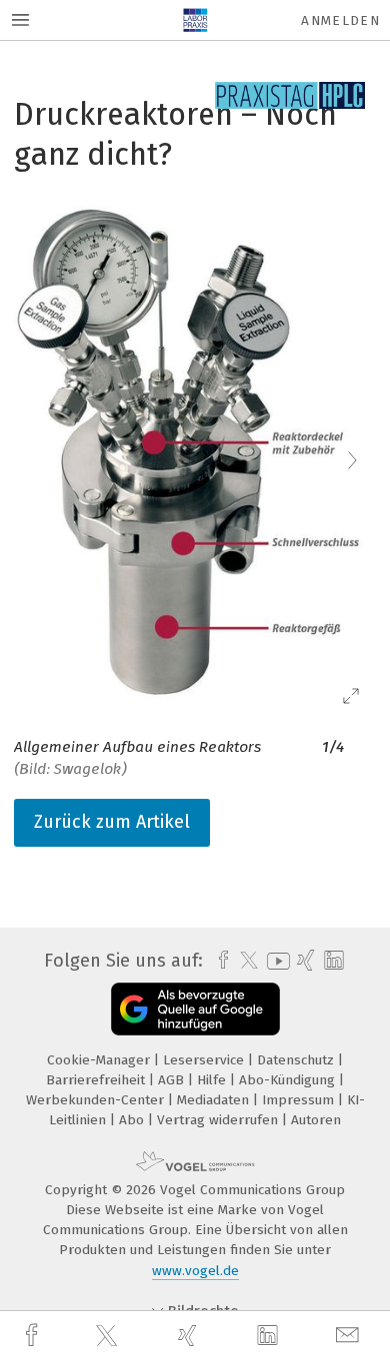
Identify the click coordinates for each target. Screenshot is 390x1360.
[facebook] (34, 1335)
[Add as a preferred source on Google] (195, 1009)
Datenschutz (297, 1059)
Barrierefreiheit (97, 1079)
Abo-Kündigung (289, 1079)
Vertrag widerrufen (219, 1119)
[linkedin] (270, 1336)
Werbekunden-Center (97, 1099)
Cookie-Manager (100, 1059)
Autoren (316, 1119)
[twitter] (109, 1336)
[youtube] (275, 961)
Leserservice (205, 1059)
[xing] (190, 1335)
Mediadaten (215, 1099)
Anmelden (340, 20)
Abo (133, 1119)
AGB (173, 1079)
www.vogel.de (195, 1270)
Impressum (300, 1099)
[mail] (350, 1335)
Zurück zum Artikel (112, 822)
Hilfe (213, 1079)
